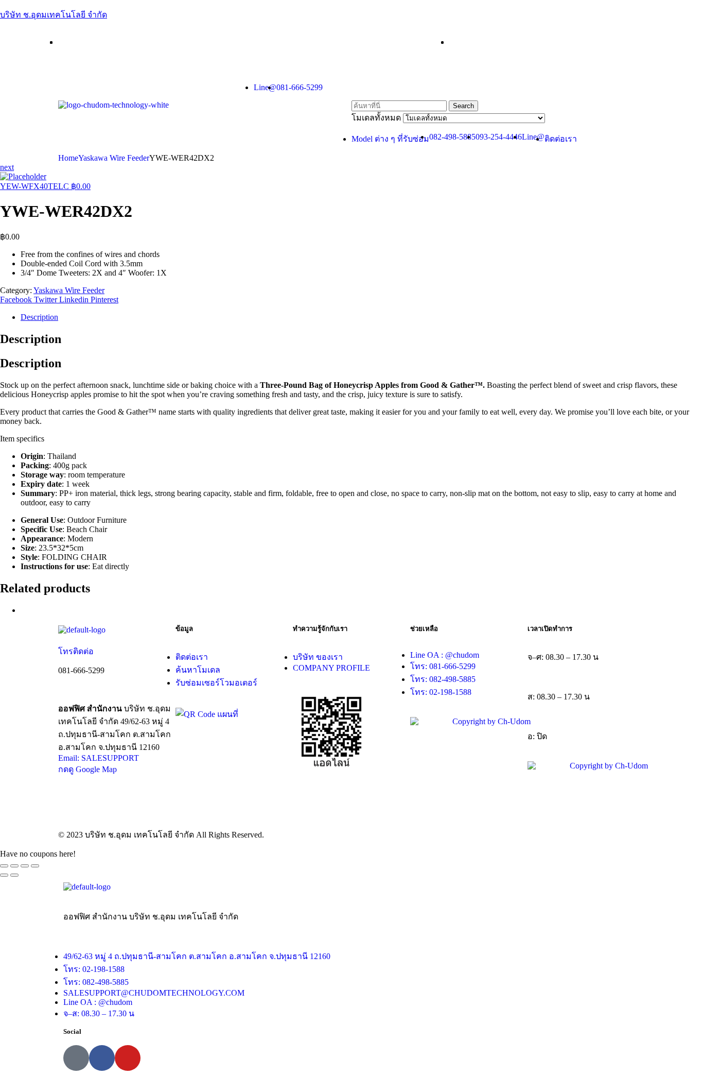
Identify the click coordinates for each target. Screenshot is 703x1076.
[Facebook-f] (102, 1058)
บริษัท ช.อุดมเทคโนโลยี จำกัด (53, 14)
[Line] (76, 1058)
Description (39, 317)
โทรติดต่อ (76, 651)
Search (463, 106)
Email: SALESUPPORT (98, 758)
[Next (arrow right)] (14, 875)
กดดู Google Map (87, 769)
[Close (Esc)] (4, 865)
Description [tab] (30, 339)
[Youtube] (127, 1058)
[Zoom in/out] (35, 865)
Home (68, 157)
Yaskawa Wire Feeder (113, 157)
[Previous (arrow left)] (4, 875)
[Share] (14, 865)
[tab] (362, 317)
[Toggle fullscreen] (25, 865)
